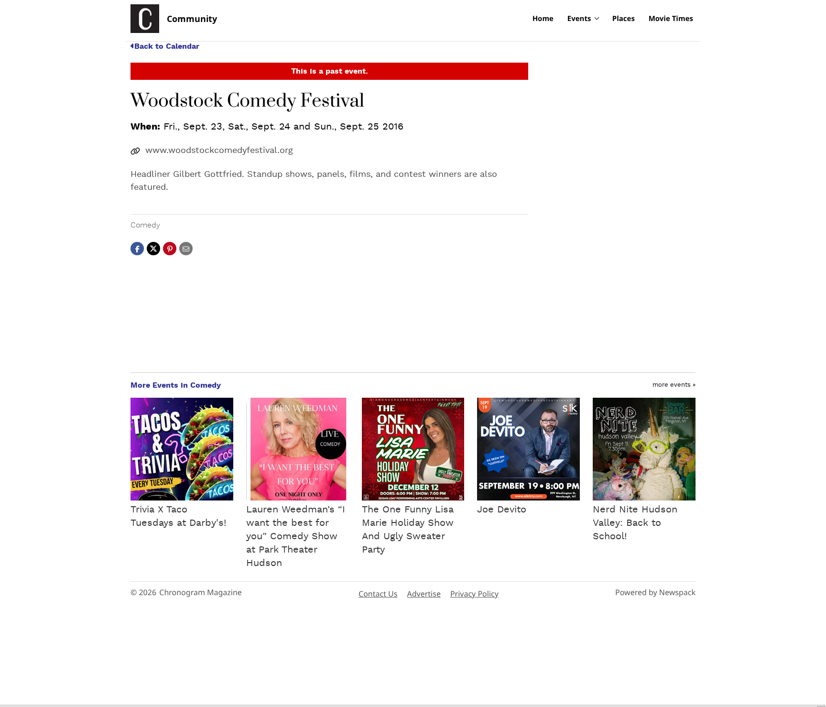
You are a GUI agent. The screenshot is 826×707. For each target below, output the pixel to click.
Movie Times (671, 18)
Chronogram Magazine (200, 592)
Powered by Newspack (655, 592)
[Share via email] (186, 248)
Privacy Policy (474, 593)
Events (579, 18)
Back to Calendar (166, 46)
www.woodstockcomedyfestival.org (219, 150)
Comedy (145, 225)
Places (623, 18)
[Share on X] (153, 248)
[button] (169, 248)
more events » (674, 385)
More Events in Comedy (175, 385)
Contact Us (378, 593)
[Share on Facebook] (137, 248)
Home (543, 18)
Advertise (423, 593)
